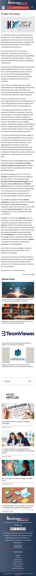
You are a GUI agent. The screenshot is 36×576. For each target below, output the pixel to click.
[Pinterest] (24, 529)
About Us (18, 555)
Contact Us (18, 557)
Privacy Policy (18, 566)
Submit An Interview (18, 564)
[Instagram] (18, 529)
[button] (3, 7)
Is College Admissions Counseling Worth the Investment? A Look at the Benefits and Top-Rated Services (18, 451)
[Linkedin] (21, 529)
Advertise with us (18, 562)
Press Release (18, 559)
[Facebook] (11, 529)
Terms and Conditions (18, 568)
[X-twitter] (15, 529)
